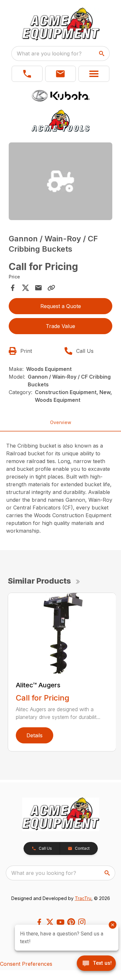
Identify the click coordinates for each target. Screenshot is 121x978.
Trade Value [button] (60, 326)
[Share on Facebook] (12, 288)
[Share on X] (25, 288)
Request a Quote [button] (60, 306)
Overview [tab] (60, 422)
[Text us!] (96, 964)
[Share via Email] (38, 288)
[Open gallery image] (61, 181)
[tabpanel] (61, 182)
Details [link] (34, 735)
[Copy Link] (51, 288)
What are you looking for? (49, 53)
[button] (27, 74)
